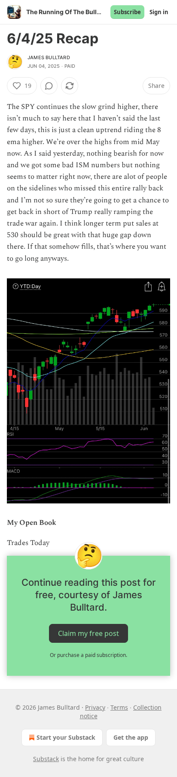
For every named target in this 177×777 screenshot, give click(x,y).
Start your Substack (66, 737)
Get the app (130, 737)
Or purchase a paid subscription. (88, 655)
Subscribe (127, 12)
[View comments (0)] (49, 85)
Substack (46, 759)
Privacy (95, 707)
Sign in (159, 12)
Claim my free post (88, 633)
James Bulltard (48, 57)
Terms (119, 707)
